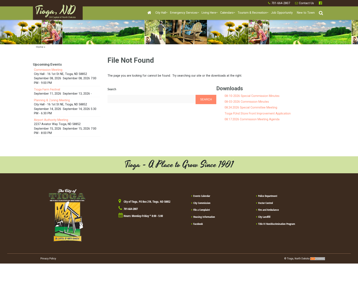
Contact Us (306, 3)
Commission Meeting (48, 69)
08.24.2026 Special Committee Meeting (251, 107)
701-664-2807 (280, 3)
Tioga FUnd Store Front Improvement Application (258, 113)
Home (39, 46)
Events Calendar (201, 196)
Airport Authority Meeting (51, 120)
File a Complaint (201, 210)
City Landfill (264, 217)
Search (112, 89)
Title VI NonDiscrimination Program (276, 224)
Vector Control (265, 203)
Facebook (321, 3)
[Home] (149, 12)
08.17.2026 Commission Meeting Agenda (252, 119)
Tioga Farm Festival (47, 89)
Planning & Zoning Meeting (52, 100)
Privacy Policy (48, 258)
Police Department (267, 196)
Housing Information (204, 217)
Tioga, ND (55, 12)
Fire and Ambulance (268, 210)
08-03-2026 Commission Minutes (247, 101)
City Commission (201, 203)
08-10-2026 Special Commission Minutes (252, 96)
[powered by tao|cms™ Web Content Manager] (317, 258)
